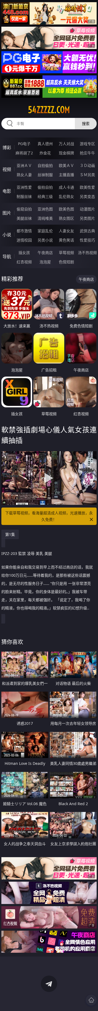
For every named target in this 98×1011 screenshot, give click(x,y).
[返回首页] (91, 1000)
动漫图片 (87, 209)
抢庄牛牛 (87, 152)
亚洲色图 (45, 209)
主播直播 (66, 174)
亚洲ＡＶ (24, 165)
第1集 (10, 534)
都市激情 (24, 230)
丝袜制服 (45, 174)
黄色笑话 (66, 240)
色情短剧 (66, 261)
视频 (6, 169)
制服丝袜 (24, 196)
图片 (6, 213)
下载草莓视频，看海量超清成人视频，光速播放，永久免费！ (49, 516)
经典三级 (45, 196)
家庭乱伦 (45, 230)
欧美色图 (66, 209)
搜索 (86, 123)
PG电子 (24, 143)
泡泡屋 (45, 261)
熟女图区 (66, 218)
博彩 (6, 148)
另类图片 (87, 218)
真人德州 (45, 143)
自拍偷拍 (45, 165)
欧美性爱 (87, 187)
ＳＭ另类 (87, 174)
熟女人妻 (24, 174)
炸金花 (45, 152)
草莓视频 (66, 252)
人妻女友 (66, 230)
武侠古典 (87, 230)
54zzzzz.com (49, 109)
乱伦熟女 (66, 196)
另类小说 (45, 240)
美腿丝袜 (24, 218)
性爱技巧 (87, 240)
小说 (6, 235)
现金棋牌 (66, 152)
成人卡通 (66, 187)
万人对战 (66, 143)
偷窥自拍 (24, 209)
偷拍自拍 (45, 187)
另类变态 (87, 196)
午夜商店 (45, 252)
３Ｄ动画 (87, 165)
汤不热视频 (87, 252)
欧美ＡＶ (66, 165)
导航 (6, 256)
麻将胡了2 (24, 152)
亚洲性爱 (24, 187)
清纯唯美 (45, 218)
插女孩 (24, 252)
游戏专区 (87, 143)
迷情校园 (24, 240)
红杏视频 (24, 261)
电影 (6, 191)
